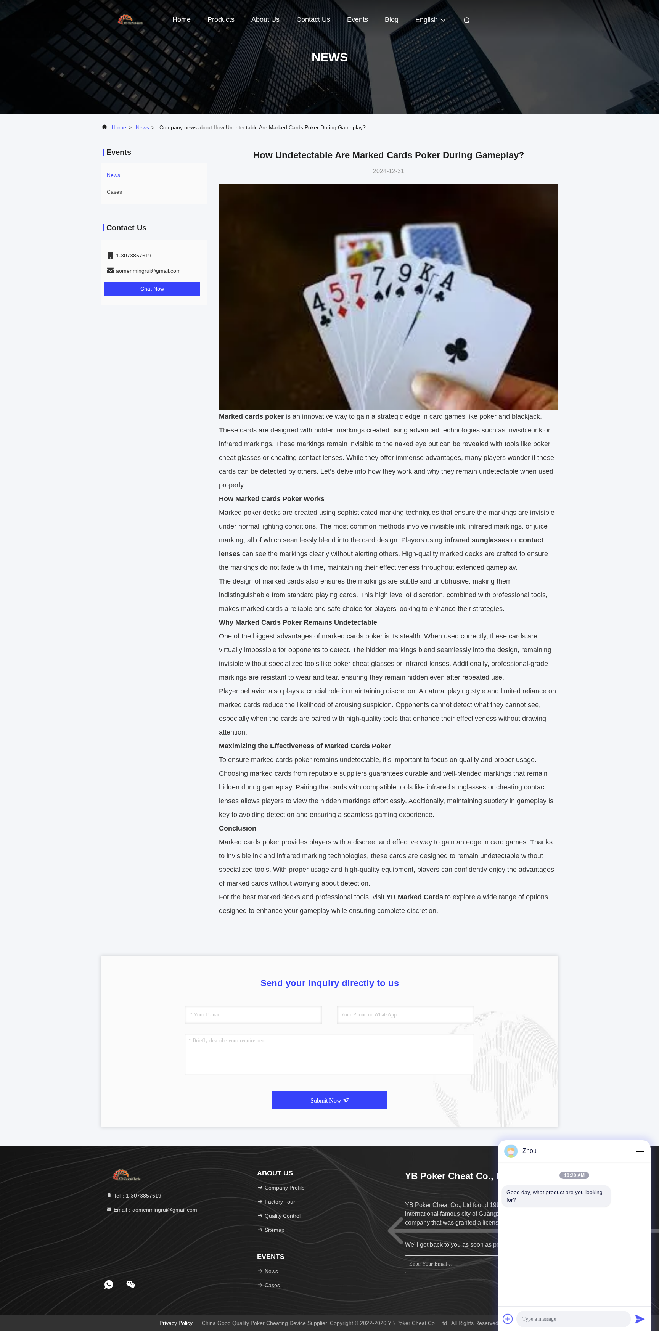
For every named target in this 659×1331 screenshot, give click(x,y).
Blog (392, 19)
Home (181, 19)
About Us (265, 19)
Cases (114, 192)
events (357, 19)
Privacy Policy (176, 1323)
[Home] (131, 19)
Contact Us (313, 19)
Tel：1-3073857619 (136, 1196)
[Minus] (640, 1151)
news (142, 127)
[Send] (640, 1318)
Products (221, 19)
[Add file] (508, 1318)
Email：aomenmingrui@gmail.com (154, 1210)
